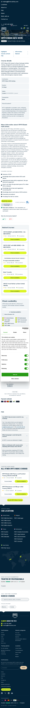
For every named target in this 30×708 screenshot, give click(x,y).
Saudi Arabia (18, 652)
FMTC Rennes (4, 534)
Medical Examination (5, 684)
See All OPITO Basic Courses (15, 500)
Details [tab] (15, 332)
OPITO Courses (14, 33)
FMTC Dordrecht (18, 539)
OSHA (2, 641)
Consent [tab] (5, 332)
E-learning (3, 653)
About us (4, 7)
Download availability (16, 311)
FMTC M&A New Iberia (6, 518)
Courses (7, 33)
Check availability (15, 239)
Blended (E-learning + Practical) (6, 651)
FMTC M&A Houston (6, 523)
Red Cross (3, 643)
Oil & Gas (17, 632)
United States (18, 648)
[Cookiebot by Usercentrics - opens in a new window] (22, 328)
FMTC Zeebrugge (18, 518)
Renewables (18, 634)
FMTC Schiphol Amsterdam (21, 531)
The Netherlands (19, 650)
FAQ (2, 10)
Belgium (17, 656)
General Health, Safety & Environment (20, 639)
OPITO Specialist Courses (7, 35)
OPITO (2, 632)
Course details (8, 481)
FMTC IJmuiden (18, 541)
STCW (2, 639)
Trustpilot (3, 586)
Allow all (15, 374)
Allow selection (15, 378)
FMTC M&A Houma (6, 520)
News (3, 13)
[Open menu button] (28, 28)
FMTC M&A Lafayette (6, 525)
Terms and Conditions (6, 686)
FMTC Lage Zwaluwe (19, 534)
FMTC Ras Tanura (5, 548)
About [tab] (24, 332)
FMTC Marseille (5, 536)
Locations (4, 4)
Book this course (7, 201)
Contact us (4, 19)
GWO (2, 636)
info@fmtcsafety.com (7, 427)
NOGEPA (3, 634)
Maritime (17, 636)
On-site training (4, 648)
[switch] (26, 360)
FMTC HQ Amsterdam (19, 536)
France (16, 654)
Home (2, 33)
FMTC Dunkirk (4, 531)
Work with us (5, 16)
